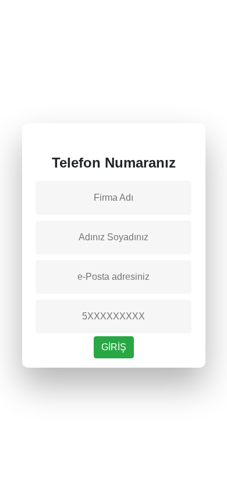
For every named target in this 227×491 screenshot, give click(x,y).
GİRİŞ (113, 347)
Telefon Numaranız (114, 162)
